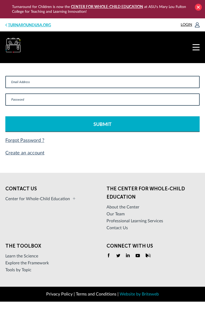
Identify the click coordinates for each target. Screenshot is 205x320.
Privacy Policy (59, 294)
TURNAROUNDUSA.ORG (29, 25)
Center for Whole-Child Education (107, 6)
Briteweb (150, 294)
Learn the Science (21, 256)
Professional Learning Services (135, 221)
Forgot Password (23, 140)
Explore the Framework (27, 263)
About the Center (123, 207)
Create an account (24, 153)
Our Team (116, 214)
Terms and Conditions (96, 294)
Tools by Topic (18, 270)
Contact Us (117, 228)
